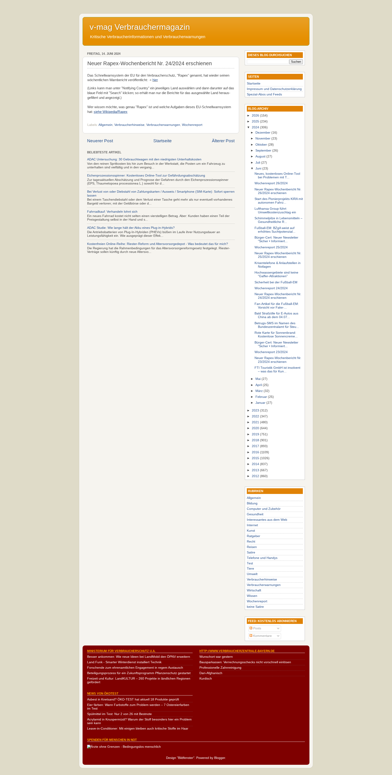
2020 (256, 428)
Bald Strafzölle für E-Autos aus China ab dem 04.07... (276, 315)
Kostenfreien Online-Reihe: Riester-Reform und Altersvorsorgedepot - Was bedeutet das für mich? (157, 244)
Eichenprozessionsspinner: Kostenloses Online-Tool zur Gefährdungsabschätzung (146, 175)
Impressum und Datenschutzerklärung (274, 89)
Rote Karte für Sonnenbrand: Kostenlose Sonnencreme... (276, 334)
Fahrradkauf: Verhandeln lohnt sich (112, 211)
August (260, 156)
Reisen (252, 547)
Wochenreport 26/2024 (271, 183)
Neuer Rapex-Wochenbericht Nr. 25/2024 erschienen (278, 255)
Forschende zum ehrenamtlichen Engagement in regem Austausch (135, 667)
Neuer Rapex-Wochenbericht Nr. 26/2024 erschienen (278, 191)
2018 (256, 440)
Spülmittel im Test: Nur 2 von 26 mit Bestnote (119, 714)
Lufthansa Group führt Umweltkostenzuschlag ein (275, 210)
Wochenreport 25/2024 (271, 247)
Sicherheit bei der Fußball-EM (276, 282)
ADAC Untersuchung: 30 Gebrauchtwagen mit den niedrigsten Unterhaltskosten (144, 159)
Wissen (252, 596)
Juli (258, 162)
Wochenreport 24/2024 (271, 288)
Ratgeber (253, 536)
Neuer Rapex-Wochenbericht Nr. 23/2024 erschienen (278, 359)
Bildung (252, 503)
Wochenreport (192, 125)
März (259, 391)
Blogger (219, 758)
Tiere (250, 568)
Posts (256, 628)
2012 (256, 476)
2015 (256, 458)
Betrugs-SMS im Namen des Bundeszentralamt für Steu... (277, 325)
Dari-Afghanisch (210, 673)
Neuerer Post (100, 140)
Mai (258, 379)
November (263, 138)
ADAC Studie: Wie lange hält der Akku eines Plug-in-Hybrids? (131, 227)
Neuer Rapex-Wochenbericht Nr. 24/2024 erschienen (278, 295)
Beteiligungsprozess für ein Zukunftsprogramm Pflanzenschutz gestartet (139, 673)
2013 (256, 470)
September (263, 150)
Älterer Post (223, 140)
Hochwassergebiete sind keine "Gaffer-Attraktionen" (276, 274)
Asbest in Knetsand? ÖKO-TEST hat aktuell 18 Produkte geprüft (133, 699)
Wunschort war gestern (216, 656)
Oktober (261, 144)
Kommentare (262, 636)
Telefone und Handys (262, 558)
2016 (256, 452)
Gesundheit (255, 514)
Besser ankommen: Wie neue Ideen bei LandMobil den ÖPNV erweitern (138, 656)
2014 (256, 464)
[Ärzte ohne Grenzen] (124, 746)
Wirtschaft (254, 590)
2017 (256, 446)
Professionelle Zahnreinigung (220, 667)
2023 (256, 410)
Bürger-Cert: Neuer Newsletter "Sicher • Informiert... (276, 239)
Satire (251, 552)
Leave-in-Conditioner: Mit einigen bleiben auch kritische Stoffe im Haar (137, 728)
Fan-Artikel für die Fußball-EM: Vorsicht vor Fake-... (277, 305)
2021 (256, 422)
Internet (252, 525)
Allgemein (105, 125)
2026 (256, 115)
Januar (260, 402)
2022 (256, 416)
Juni (258, 168)
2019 (256, 434)
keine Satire (255, 606)
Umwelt (252, 574)
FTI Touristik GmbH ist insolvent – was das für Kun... (277, 369)
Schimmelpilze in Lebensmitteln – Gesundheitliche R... (278, 220)
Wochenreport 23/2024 (271, 352)
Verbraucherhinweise (129, 125)
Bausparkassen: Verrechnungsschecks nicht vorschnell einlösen (245, 662)
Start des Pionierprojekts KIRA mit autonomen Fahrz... (279, 200)
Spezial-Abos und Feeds (264, 94)
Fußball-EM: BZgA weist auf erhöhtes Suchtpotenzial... (275, 229)
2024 (256, 127)
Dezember (263, 132)
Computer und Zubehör (264, 509)
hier (155, 80)
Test (250, 563)
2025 (256, 121)
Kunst (251, 530)
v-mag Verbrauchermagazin (140, 27)
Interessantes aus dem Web (267, 519)
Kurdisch (205, 678)
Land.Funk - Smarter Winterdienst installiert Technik (124, 662)
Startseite (162, 140)
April (259, 385)
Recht (251, 541)
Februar (261, 397)
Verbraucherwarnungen (163, 125)
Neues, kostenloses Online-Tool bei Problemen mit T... (277, 175)
